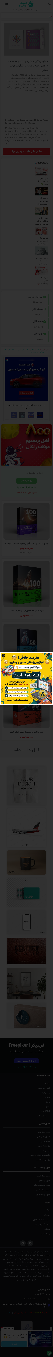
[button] (4, 655)
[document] (26, 678)
